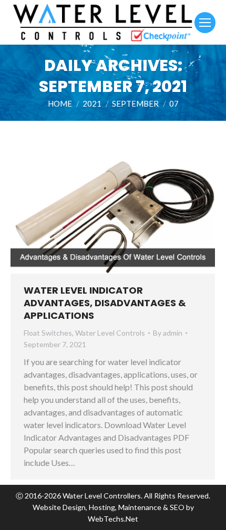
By (167, 332)
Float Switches (48, 332)
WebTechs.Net (113, 518)
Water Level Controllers (102, 495)
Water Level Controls (110, 332)
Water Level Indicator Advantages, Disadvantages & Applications (105, 303)
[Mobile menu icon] (204, 22)
